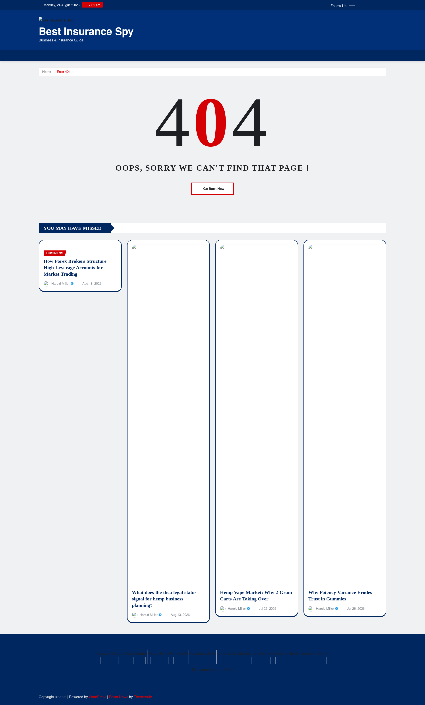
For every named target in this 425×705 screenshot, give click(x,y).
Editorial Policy (260, 653)
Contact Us (106, 653)
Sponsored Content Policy (212, 669)
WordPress (97, 696)
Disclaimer (138, 653)
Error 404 (63, 71)
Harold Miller (60, 283)
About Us (122, 653)
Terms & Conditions (232, 653)
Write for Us (179, 653)
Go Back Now (213, 188)
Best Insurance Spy (86, 30)
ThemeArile (143, 696)
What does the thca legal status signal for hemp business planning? (164, 599)
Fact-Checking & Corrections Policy (300, 653)
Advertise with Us (202, 653)
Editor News (118, 696)
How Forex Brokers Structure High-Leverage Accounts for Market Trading (75, 267)
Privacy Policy (158, 653)
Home (46, 71)
